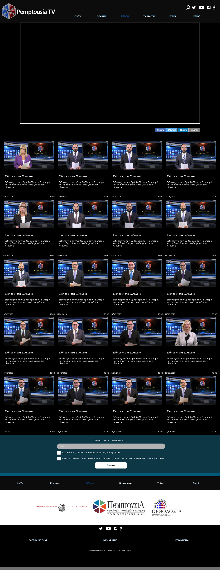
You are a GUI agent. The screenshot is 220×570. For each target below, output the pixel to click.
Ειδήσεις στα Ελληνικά (19, 176)
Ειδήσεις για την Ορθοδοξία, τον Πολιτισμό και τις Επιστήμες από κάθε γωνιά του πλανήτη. (28, 184)
